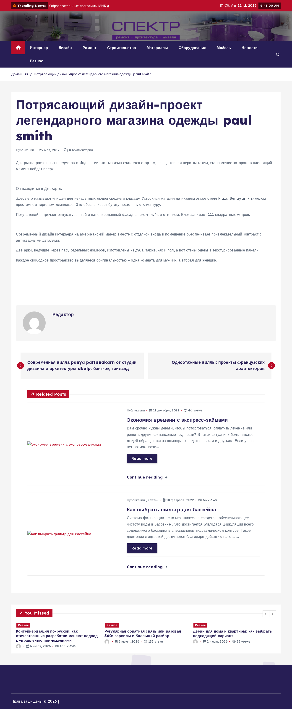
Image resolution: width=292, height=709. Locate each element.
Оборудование (192, 47)
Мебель (224, 47)
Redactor (207, 646)
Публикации (25, 150)
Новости (250, 47)
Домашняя (19, 74)
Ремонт (89, 47)
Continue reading (145, 477)
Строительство (121, 47)
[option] (57, 633)
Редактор (63, 314)
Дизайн (65, 47)
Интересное (204, 625)
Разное (36, 61)
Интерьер (39, 47)
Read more (142, 458)
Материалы (157, 47)
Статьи (153, 500)
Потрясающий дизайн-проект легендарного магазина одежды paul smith (92, 74)
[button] (266, 613)
